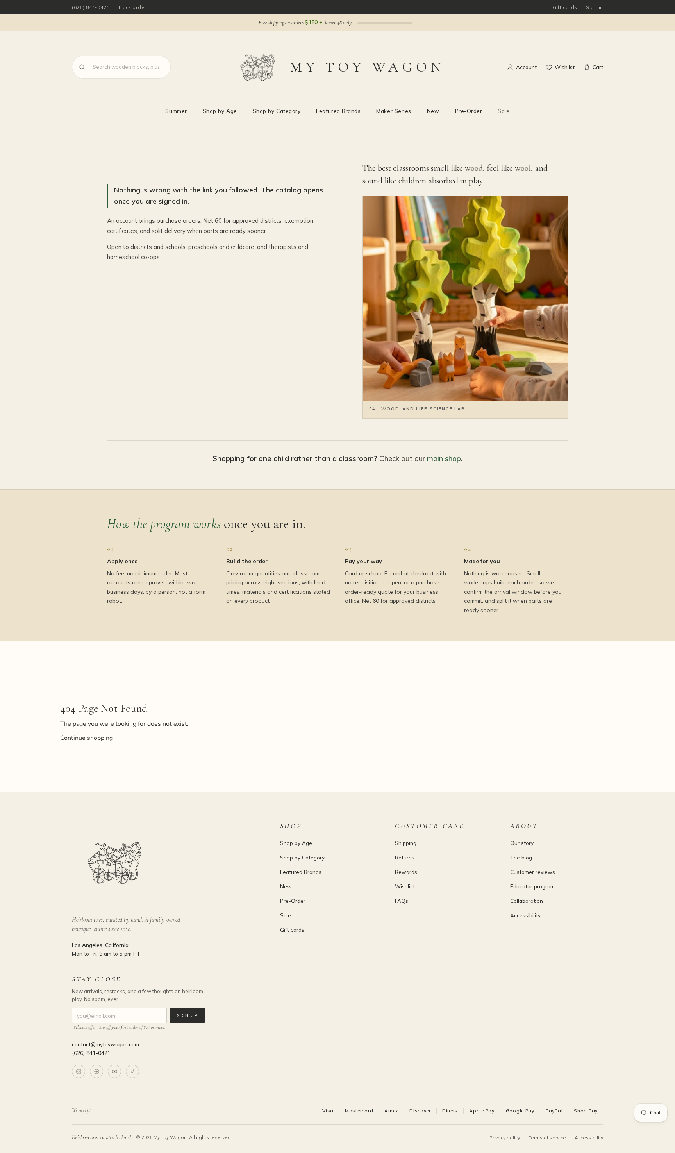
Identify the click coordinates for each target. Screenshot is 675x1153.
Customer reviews (532, 871)
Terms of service (547, 1137)
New (433, 110)
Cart (598, 67)
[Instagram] (78, 1071)
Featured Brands (338, 110)
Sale (503, 110)
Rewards (406, 871)
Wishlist (565, 67)
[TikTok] (132, 1071)
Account (526, 67)
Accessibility (525, 915)
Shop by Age (220, 110)
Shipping (405, 843)
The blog (521, 857)
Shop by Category (277, 110)
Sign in (594, 7)
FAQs (401, 900)
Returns (404, 857)
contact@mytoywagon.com (105, 1044)
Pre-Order (468, 110)
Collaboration (526, 900)
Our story (522, 843)
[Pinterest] (96, 1071)
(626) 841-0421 (90, 7)
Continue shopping (86, 738)
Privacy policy (504, 1137)
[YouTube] (114, 1071)
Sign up (187, 1015)
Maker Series (393, 110)
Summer (176, 110)
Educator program (532, 886)
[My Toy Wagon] (165, 863)
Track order (132, 7)
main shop (444, 458)
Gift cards (565, 7)
